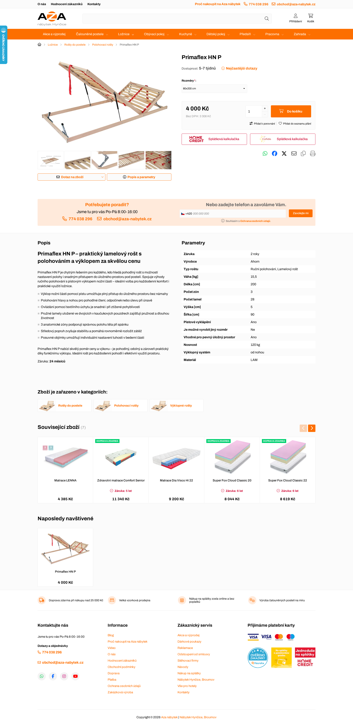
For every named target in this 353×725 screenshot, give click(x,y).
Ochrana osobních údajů (124, 686)
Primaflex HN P (65, 571)
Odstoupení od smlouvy (194, 654)
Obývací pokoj (154, 34)
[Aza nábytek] (52, 18)
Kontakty (94, 4)
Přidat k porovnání (264, 123)
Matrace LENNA (65, 480)
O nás (42, 4)
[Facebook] (53, 676)
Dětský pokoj (216, 34)
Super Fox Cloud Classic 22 (287, 480)
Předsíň (245, 34)
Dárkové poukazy (189, 641)
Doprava (114, 673)
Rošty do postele (75, 44)
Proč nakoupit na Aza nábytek (217, 4)
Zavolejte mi (300, 213)
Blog (111, 635)
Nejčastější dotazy (241, 68)
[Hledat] (267, 19)
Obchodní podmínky (121, 667)
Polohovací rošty (102, 44)
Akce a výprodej (54, 34)
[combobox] (177, 19)
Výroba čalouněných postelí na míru (282, 600)
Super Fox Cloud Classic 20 (232, 480)
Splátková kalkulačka (223, 139)
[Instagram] (64, 676)
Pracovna (272, 34)
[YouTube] (75, 676)
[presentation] (167, 160)
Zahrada (300, 34)
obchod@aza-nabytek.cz (296, 4)
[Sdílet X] (284, 153)
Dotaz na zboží (72, 177)
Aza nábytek (169, 717)
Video (112, 648)
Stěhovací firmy (188, 660)
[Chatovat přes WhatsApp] (265, 153)
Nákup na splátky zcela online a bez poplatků (211, 600)
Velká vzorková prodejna (134, 600)
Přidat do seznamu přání (297, 123)
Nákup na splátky (189, 673)
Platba (112, 679)
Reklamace (185, 648)
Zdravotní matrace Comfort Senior (121, 480)
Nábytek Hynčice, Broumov (196, 679)
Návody (183, 667)
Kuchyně (185, 34)
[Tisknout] (312, 153)
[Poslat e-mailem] (294, 153)
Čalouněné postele (90, 34)
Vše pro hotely (187, 686)
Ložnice (124, 34)
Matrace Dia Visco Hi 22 (176, 480)
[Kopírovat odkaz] (303, 153)
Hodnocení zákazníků (67, 4)
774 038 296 (258, 4)
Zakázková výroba (120, 692)
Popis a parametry (141, 177)
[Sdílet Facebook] (274, 153)
